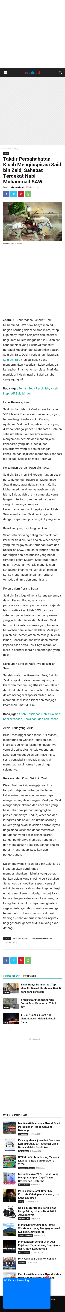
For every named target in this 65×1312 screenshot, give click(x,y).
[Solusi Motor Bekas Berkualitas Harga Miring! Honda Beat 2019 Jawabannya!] (9, 1212)
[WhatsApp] (28, 194)
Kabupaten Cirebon (26, 1168)
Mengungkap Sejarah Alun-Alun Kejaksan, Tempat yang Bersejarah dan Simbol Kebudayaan (39, 1245)
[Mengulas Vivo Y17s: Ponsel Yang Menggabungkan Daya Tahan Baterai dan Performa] (9, 1178)
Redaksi (51, 1299)
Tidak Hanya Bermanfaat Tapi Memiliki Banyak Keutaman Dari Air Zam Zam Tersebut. (41, 988)
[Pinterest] (21, 194)
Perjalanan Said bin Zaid (42, 938)
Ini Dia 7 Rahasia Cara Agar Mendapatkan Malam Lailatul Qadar (38, 1018)
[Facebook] (6, 194)
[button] (5, 72)
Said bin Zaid (11, 359)
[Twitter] (13, 194)
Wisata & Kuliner (25, 1235)
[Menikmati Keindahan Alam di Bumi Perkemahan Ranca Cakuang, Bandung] (9, 1128)
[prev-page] (5, 1030)
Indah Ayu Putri (17, 187)
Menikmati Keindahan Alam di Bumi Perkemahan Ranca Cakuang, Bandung (39, 1127)
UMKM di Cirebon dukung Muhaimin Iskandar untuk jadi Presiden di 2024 (39, 1161)
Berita (6, 992)
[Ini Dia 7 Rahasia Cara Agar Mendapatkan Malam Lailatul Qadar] (11, 1018)
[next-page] (10, 1030)
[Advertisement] (32, 34)
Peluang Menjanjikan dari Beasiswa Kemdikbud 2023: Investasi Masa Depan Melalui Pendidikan (39, 1144)
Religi (16, 148)
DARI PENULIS (29, 976)
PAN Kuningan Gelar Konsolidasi (37, 1258)
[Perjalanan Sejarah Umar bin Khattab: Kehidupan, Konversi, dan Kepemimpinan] (9, 1195)
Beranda (7, 148)
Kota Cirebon (24, 1252)
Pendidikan (23, 1151)
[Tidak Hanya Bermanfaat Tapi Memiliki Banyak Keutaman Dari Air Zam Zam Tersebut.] (11, 988)
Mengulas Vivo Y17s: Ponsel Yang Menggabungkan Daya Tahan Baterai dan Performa (38, 1177)
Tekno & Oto (24, 1185)
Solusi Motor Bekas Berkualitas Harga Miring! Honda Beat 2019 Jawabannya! (37, 1211)
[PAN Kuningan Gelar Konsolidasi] (9, 1263)
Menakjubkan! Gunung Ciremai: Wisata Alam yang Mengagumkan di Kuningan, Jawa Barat (39, 1228)
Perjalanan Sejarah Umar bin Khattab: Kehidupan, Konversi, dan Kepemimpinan (38, 1194)
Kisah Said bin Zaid (21, 938)
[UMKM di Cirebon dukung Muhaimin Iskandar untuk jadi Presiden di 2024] (9, 1161)
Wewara (22, 1262)
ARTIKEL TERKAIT (11, 976)
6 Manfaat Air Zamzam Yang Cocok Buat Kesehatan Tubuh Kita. (38, 1003)
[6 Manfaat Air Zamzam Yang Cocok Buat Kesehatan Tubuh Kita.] (11, 1003)
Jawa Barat (23, 1134)
